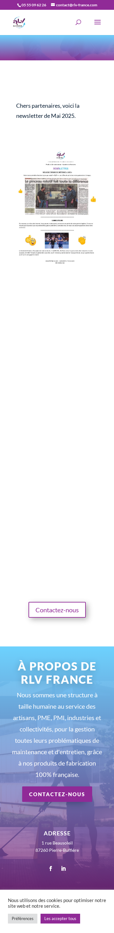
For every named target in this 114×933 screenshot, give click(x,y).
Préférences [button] (23, 918)
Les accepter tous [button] (60, 918)
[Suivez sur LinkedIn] (63, 868)
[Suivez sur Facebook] (51, 868)
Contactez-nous (57, 610)
